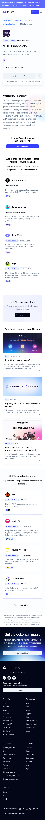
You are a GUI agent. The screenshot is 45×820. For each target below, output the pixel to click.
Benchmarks (30, 728)
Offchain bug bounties (11, 776)
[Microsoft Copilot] (30, 808)
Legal (27, 769)
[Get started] (22, 4)
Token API (6, 728)
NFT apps (28, 20)
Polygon (18, 20)
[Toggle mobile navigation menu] (41, 12)
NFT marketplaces (9, 24)
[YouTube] (14, 678)
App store (6, 762)
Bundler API (7, 731)
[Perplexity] (27, 808)
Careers (28, 751)
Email (5, 799)
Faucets (28, 717)
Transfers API (7, 724)
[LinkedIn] (9, 678)
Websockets (7, 721)
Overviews (7, 758)
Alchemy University (9, 748)
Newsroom (30, 758)
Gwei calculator (31, 721)
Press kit (29, 762)
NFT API (6, 714)
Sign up (28, 703)
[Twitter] (4, 678)
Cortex (5, 703)
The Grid (18, 622)
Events (5, 765)
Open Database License (34, 622)
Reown (21, 624)
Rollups (5, 710)
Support (28, 714)
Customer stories (9, 755)
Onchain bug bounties (10, 779)
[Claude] (33, 808)
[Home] (8, 12)
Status (28, 707)
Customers (30, 755)
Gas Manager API (9, 735)
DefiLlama (8, 624)
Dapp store (7, 20)
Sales (5, 792)
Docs (27, 710)
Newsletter (7, 769)
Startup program (9, 772)
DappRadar (15, 624)
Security (28, 765)
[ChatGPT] (20, 808)
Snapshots (29, 731)
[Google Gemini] (23, 808)
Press (5, 796)
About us (29, 748)
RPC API (6, 707)
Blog (4, 751)
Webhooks (6, 717)
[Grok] (37, 808)
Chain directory (31, 724)
